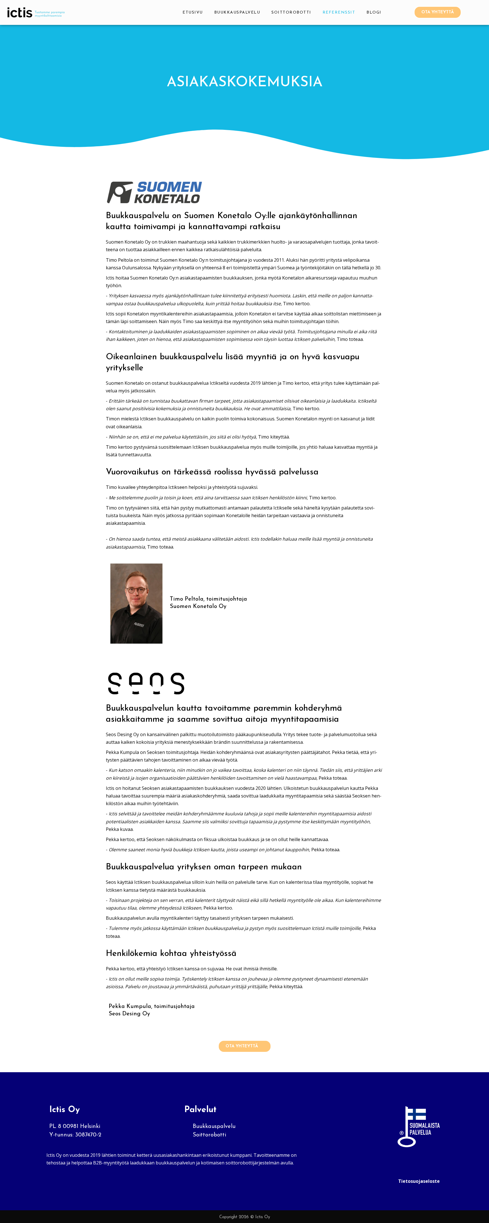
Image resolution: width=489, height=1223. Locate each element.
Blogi (373, 12)
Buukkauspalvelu (237, 12)
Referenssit (339, 12)
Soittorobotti (291, 12)
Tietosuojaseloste (419, 1181)
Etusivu (193, 12)
